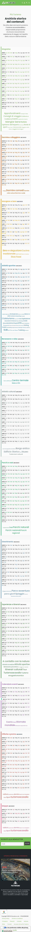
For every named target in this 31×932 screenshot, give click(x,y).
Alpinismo (7, 314)
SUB (5, 329)
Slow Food (16, 256)
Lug (21, 60)
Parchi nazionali (13, 530)
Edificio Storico (12, 451)
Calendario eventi (10, 684)
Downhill (16, 318)
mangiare (26, 794)
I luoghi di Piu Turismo (23, 119)
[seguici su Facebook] (6, 899)
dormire (16, 794)
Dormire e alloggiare (11, 137)
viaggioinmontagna (17, 129)
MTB (19, 323)
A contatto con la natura (16, 661)
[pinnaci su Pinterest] (15, 899)
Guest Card (21, 794)
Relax (5, 797)
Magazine (6, 49)
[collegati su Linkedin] (3, 899)
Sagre (22, 725)
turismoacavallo (19, 796)
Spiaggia (20, 593)
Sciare (4, 327)
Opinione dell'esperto (10, 125)
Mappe (5, 806)
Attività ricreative (8, 664)
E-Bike (19, 318)
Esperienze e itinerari (11, 604)
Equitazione (26, 319)
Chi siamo (5, 921)
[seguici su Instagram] (13, 899)
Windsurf (27, 330)
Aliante (3, 314)
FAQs (3, 924)
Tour (25, 669)
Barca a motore (21, 314)
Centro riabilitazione (8, 380)
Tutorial (9, 924)
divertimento (11, 794)
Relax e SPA (16, 383)
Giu (19, 60)
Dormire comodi (15, 190)
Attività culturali (9, 391)
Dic (5, 62)
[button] (3, 869)
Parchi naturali (21, 527)
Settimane (25, 725)
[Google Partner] (4, 912)
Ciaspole (23, 316)
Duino (4, 868)
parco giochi (9, 594)
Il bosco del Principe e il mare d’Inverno (13, 871)
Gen (6, 53)
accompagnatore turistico (8, 448)
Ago (24, 60)
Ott (28, 56)
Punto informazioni (20, 325)
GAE (20, 452)
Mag (16, 53)
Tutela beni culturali (16, 454)
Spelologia (20, 327)
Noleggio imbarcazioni (6, 591)
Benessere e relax (10, 339)
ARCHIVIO (23, 137)
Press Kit (12, 921)
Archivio (26, 921)
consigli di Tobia (24, 113)
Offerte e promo (9, 734)
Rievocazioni (17, 725)
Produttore (27, 254)
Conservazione (6, 527)
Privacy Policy (5, 918)
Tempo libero (10, 127)
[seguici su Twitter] (8, 899)
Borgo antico (23, 448)
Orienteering (26, 323)
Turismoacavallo (17, 127)
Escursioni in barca (10, 321)
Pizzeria (23, 254)
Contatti (19, 921)
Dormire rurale (20, 193)
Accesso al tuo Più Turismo (21, 924)
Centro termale (20, 380)
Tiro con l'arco (14, 330)
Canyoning (18, 316)
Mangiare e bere (9, 201)
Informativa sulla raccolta (9, 930)
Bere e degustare (12, 250)
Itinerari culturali (14, 669)
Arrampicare (14, 314)
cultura (5, 794)
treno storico (18, 596)
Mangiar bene (13, 121)
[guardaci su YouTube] (10, 899)
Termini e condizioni (17, 918)
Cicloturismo (8, 318)
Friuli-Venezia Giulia (10, 868)
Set (26, 56)
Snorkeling (9, 327)
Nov (3, 58)
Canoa (12, 316)
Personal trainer (12, 325)
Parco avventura (21, 590)
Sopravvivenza (15, 327)
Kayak (16, 323)
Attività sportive (9, 265)
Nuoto (23, 323)
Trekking (21, 330)
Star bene (21, 124)
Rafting (26, 325)
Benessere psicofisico (11, 667)
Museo (25, 451)
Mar (11, 53)
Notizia (24, 122)
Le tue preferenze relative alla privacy (17, 927)
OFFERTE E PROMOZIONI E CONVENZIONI (15, 856)
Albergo (4, 190)
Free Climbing (19, 321)
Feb (9, 53)
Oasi (11, 527)
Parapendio (6, 325)
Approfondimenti (12, 113)
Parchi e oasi (7, 462)
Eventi (15, 119)
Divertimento (7, 541)
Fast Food (18, 254)
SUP (9, 330)
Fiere (14, 722)
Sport (8, 797)
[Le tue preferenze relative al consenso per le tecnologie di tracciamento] (1, 699)
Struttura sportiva (26, 327)
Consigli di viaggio (12, 116)
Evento (9, 722)
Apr (14, 56)
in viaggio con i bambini (23, 667)
